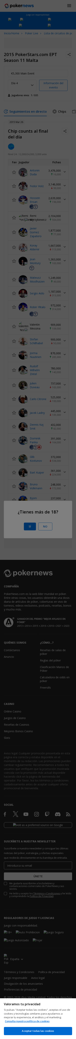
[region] (38, 1018)
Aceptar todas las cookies (38, 1031)
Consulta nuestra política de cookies (27, 1021)
